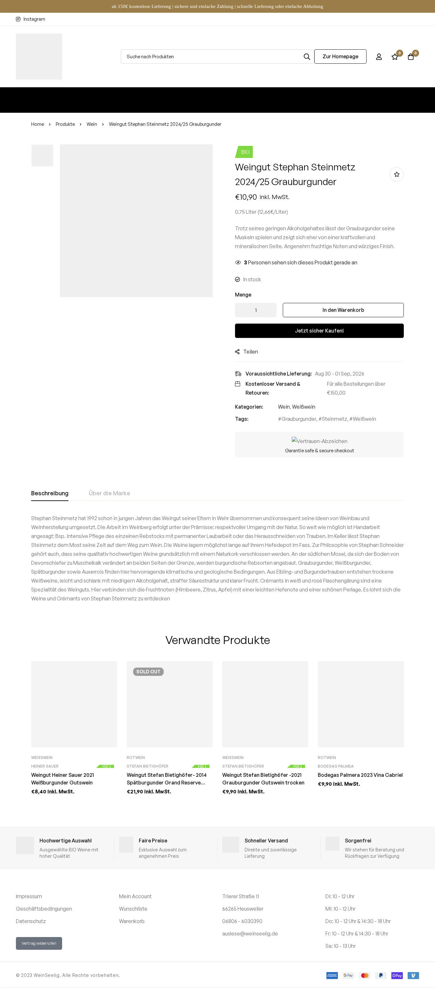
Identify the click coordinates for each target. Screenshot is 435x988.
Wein (92, 124)
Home (37, 124)
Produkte (65, 124)
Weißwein (303, 407)
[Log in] (379, 56)
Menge (243, 294)
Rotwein (136, 757)
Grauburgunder (299, 419)
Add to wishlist (396, 174)
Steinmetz (334, 419)
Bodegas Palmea (336, 766)
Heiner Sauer (45, 766)
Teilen (250, 351)
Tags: (241, 419)
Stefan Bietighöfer (147, 766)
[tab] (49, 493)
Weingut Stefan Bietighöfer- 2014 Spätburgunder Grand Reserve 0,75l (167, 782)
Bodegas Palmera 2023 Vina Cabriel (360, 775)
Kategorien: (249, 407)
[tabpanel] (217, 558)
